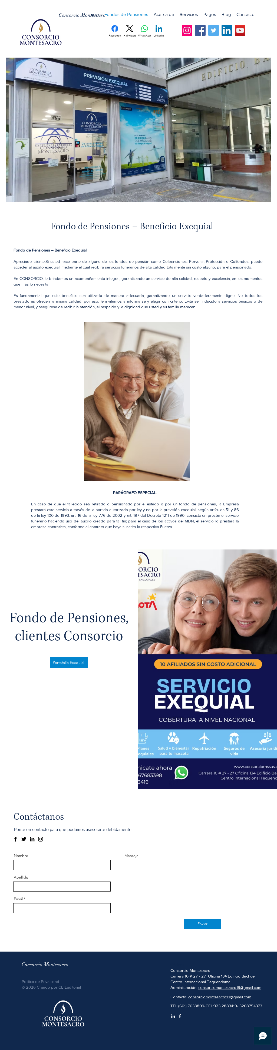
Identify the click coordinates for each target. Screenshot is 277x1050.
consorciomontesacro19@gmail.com (229, 987)
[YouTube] (240, 30)
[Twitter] (213, 30)
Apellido (21, 877)
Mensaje (131, 855)
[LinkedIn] (227, 30)
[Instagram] (187, 30)
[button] (189, 14)
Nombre (21, 855)
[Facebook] (200, 30)
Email (18, 899)
